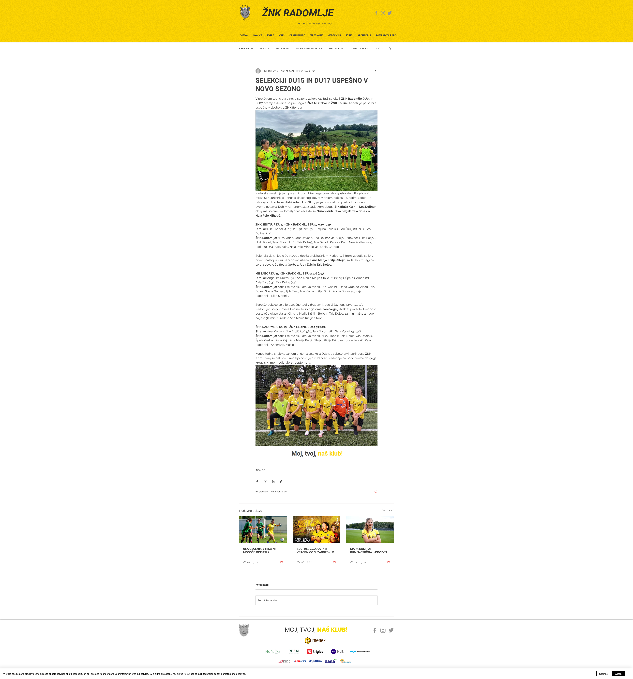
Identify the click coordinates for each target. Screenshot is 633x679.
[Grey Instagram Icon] (383, 13)
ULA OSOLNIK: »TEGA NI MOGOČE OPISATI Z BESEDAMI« (259, 550)
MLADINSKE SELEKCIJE (309, 48)
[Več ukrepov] (375, 71)
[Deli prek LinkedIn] (273, 481)
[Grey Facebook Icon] (376, 13)
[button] (297, 34)
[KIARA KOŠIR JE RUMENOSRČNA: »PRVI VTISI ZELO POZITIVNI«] (370, 529)
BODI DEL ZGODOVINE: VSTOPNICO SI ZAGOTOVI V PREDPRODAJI (315, 550)
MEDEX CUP (336, 48)
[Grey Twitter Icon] (389, 13)
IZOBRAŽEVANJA (359, 48)
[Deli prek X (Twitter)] (265, 481)
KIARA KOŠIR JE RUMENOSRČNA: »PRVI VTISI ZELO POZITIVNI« (370, 550)
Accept (618, 673)
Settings (603, 673)
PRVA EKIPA (282, 48)
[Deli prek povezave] (281, 481)
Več (378, 48)
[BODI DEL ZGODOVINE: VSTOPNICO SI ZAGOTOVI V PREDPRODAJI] (316, 529)
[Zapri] (629, 673)
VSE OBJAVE (246, 48)
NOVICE (264, 48)
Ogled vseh (388, 510)
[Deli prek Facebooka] (257, 481)
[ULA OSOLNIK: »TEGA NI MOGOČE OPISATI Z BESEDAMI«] (263, 529)
